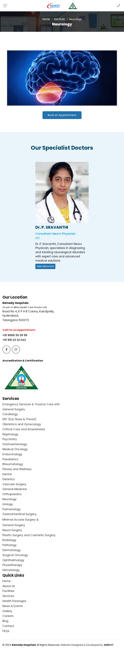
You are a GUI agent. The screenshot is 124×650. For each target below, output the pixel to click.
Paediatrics (10, 459)
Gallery (7, 611)
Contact (8, 626)
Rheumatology (12, 464)
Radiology (9, 540)
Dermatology (11, 550)
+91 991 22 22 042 (14, 340)
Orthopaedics (12, 494)
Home (46, 19)
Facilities (8, 591)
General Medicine (14, 489)
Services (59, 19)
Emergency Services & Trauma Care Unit (31, 404)
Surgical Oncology (15, 555)
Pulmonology (11, 509)
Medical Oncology (15, 449)
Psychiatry (9, 439)
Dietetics (8, 479)
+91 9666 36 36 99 (14, 335)
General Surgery (13, 409)
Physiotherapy (12, 565)
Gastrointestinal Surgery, (20, 519)
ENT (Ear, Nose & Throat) (19, 419)
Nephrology (10, 434)
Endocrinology (12, 454)
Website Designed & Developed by (87, 645)
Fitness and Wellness (16, 469)
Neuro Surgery (12, 530)
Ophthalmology (13, 560)
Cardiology (10, 414)
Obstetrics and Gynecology (21, 424)
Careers (8, 616)
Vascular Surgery (14, 484)
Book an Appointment (62, 115)
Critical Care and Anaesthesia (23, 429)
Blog (5, 621)
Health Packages (14, 601)
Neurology (9, 499)
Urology (7, 504)
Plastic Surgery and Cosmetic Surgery (29, 535)
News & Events (12, 606)
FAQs (5, 631)
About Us (8, 586)
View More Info (62, 196)
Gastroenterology (14, 444)
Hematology (11, 570)
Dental (7, 474)
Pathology (9, 545)
